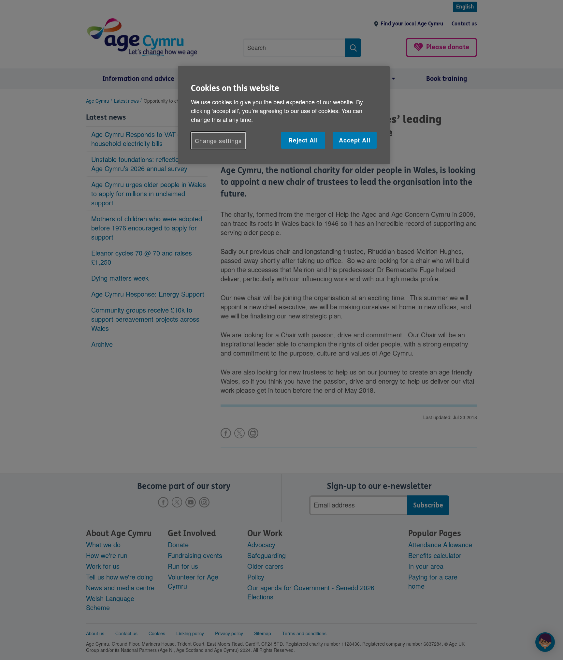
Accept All (354, 140)
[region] (284, 115)
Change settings (218, 140)
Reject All (303, 140)
